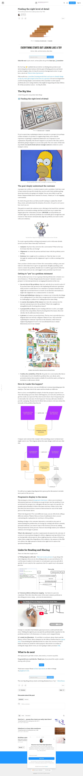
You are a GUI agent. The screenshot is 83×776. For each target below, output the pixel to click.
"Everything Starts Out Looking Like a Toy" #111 (28, 721)
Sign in (79, 2)
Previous (23, 690)
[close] (54, 739)
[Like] (19, 18)
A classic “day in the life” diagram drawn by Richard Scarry (41, 370)
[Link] (16, 91)
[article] (41, 722)
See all (20, 747)
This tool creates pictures (45, 557)
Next (61, 690)
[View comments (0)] (22, 18)
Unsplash (50, 40)
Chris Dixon (61, 681)
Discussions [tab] (27, 715)
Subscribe (72, 2)
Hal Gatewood (40, 130)
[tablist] (23, 699)
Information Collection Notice (41, 762)
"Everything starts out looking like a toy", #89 (28, 730)
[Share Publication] (67, 3)
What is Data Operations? (35, 73)
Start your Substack (38, 770)
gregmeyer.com (24, 671)
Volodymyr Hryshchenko (40, 40)
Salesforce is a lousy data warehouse (29, 728)
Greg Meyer (23, 14)
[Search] (64, 3)
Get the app (48, 770)
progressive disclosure (41, 500)
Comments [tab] (21, 699)
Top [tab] (19, 715)
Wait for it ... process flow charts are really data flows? (35, 719)
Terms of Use (47, 761)
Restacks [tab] (26, 699)
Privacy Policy (51, 762)
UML (58, 645)
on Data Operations (39, 668)
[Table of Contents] (1, 388)
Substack (35, 773)
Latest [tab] (22, 715)
